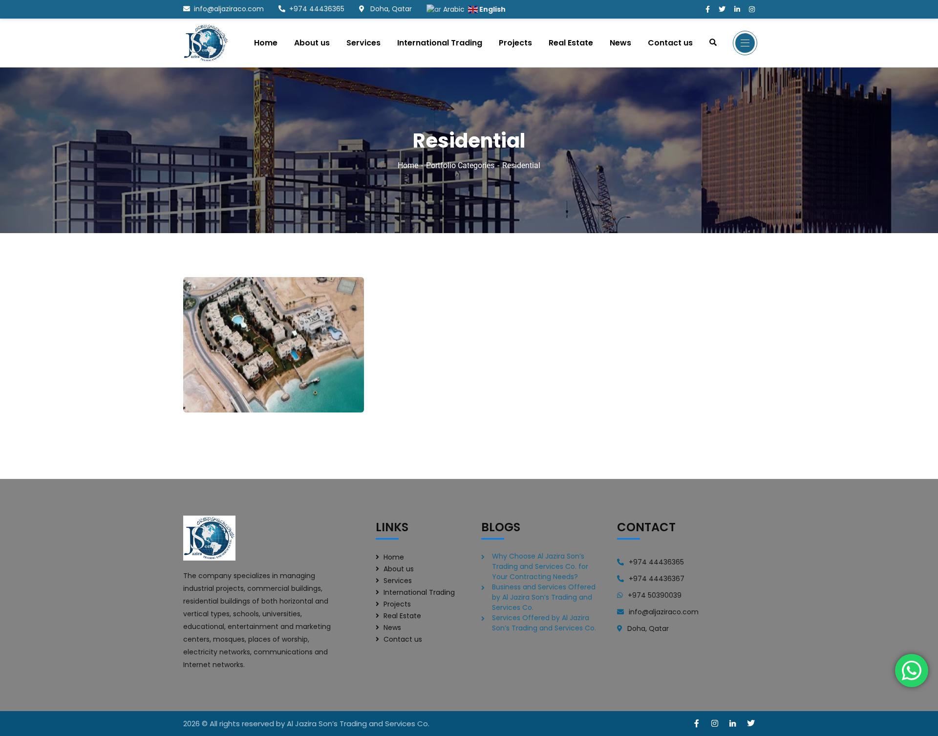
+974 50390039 (655, 595)
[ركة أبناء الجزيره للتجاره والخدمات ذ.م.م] (206, 43)
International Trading (419, 592)
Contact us (403, 639)
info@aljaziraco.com (229, 9)
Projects (397, 604)
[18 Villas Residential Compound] (342, 385)
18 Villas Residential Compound (242, 385)
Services (398, 580)
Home (408, 165)
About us (399, 569)
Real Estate (402, 616)
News (392, 627)
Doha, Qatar (390, 9)
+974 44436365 (316, 9)
